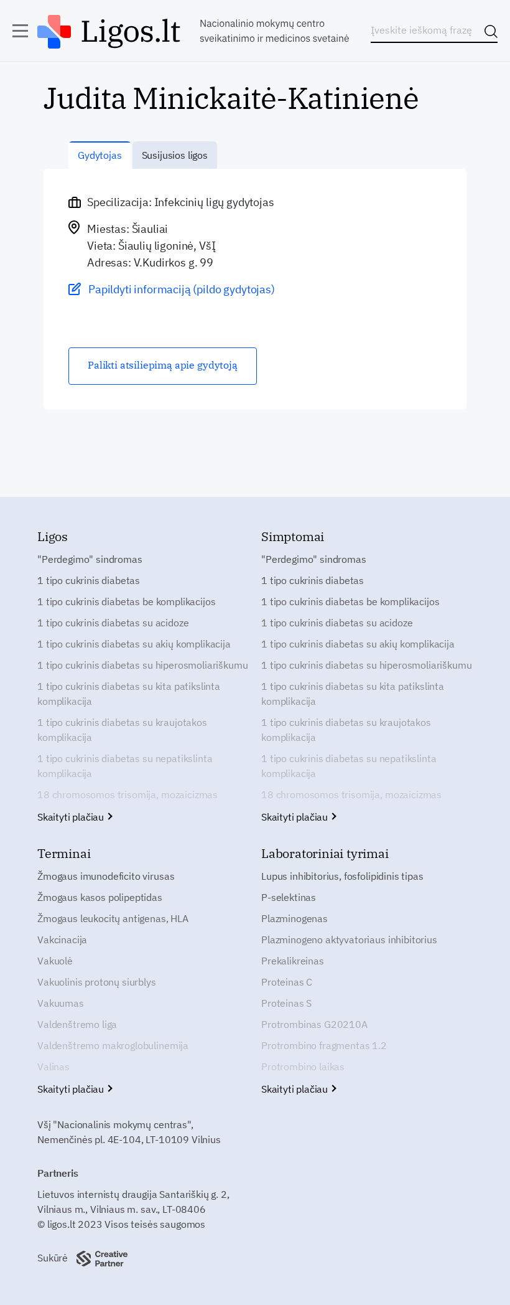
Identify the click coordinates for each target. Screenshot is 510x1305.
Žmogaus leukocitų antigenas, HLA (112, 918)
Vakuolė (55, 960)
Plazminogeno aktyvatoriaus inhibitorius (349, 939)
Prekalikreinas (292, 960)
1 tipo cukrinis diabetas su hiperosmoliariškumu (142, 665)
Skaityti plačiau (71, 817)
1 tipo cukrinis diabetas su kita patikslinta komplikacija (128, 693)
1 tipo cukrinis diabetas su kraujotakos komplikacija (122, 729)
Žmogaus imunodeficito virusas (105, 876)
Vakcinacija (62, 939)
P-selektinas (288, 897)
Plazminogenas (294, 918)
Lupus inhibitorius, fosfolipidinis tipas (342, 876)
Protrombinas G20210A (314, 1024)
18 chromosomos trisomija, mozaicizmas (127, 794)
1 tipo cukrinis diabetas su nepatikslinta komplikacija (124, 766)
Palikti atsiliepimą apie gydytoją (163, 365)
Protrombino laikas (303, 1066)
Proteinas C (286, 982)
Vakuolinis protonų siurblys (96, 982)
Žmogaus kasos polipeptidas (99, 897)
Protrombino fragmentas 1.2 (324, 1045)
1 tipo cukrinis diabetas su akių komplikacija (134, 644)
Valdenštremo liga (77, 1024)
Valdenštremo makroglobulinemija (112, 1045)
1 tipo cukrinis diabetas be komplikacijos (126, 601)
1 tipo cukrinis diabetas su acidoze (112, 622)
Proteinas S (286, 1003)
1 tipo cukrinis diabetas (88, 580)
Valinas (53, 1066)
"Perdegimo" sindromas (89, 559)
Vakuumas (60, 1003)
